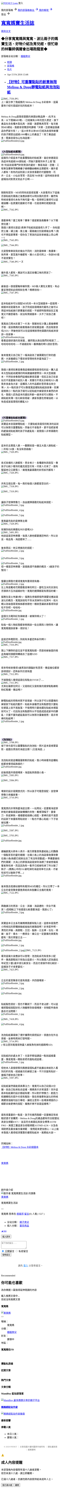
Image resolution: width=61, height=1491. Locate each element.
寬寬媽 (4, 1163)
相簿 (9, 62)
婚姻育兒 (25, 56)
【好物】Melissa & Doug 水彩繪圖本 (19, 1147)
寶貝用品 (24, 1225)
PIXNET (13, 1447)
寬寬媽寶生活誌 (17, 23)
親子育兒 (24, 1222)
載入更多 (6, 1237)
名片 (9, 69)
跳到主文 (6, 31)
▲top (4, 1231)
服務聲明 (32, 1450)
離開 (17, 1485)
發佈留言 (6, 1255)
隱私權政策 (52, 1447)
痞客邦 (20, 1214)
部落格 (10, 66)
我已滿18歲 (7, 1485)
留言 (26, 1214)
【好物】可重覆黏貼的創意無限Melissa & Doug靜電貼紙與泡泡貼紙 (33, 87)
